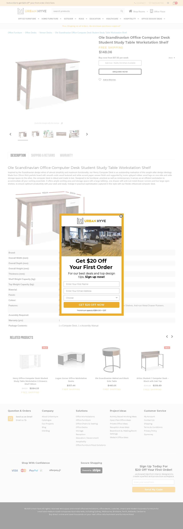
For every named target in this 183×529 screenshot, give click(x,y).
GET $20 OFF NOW (91, 304)
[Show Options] (116, 297)
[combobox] (90, 297)
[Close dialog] (121, 216)
